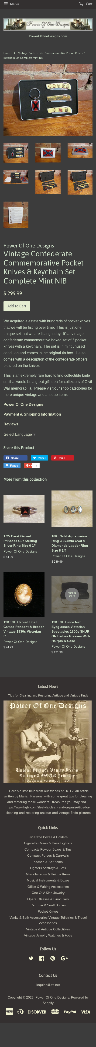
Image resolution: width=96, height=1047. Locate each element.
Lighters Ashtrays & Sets (48, 868)
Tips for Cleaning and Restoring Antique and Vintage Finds (48, 695)
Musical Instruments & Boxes (48, 880)
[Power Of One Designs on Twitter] (31, 959)
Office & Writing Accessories (48, 886)
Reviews (10, 424)
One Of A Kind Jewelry (48, 893)
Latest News (48, 686)
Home (7, 53)
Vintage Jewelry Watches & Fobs (48, 935)
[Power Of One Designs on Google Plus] (64, 959)
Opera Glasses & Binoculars (48, 899)
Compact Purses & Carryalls (48, 855)
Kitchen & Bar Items (48, 862)
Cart (89, 4)
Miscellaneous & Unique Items (48, 874)
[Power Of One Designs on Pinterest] (52, 959)
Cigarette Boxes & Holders (48, 837)
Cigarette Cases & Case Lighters (48, 843)
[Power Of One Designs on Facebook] (42, 959)
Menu (14, 4)
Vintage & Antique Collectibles (48, 929)
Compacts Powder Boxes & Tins (48, 849)
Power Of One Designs (52, 997)
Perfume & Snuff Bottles (48, 905)
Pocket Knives (48, 911)
